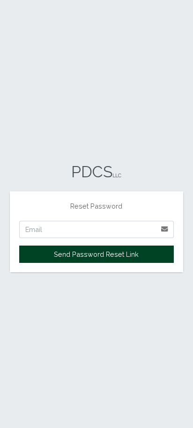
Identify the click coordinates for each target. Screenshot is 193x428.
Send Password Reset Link (96, 254)
